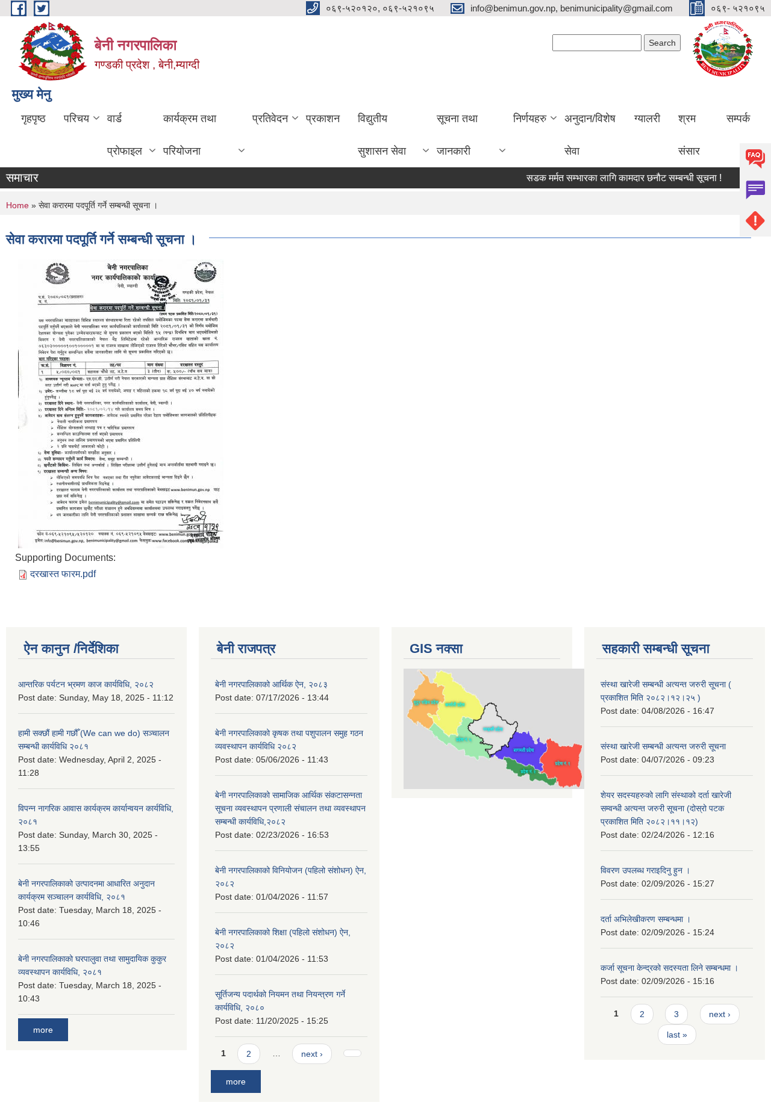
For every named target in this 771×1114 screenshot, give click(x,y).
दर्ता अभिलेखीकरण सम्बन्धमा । (646, 919)
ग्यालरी (647, 119)
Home (17, 205)
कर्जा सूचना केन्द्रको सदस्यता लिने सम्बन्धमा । (669, 968)
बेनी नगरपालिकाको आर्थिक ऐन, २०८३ (271, 684)
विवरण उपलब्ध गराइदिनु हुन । (645, 870)
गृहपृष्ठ (33, 119)
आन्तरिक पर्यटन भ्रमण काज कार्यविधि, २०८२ (86, 684)
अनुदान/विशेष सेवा (590, 135)
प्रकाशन (323, 119)
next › (312, 1054)
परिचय (76, 119)
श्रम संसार (689, 135)
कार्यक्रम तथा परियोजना (189, 135)
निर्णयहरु (529, 119)
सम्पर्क (738, 119)
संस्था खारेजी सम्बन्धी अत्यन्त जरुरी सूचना (663, 746)
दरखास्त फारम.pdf (63, 574)
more (43, 1030)
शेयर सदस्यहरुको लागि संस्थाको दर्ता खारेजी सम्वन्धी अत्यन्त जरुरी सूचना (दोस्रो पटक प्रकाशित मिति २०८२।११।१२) (666, 808)
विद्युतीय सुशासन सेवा (382, 135)
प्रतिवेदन (270, 119)
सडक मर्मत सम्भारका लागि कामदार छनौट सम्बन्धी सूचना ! (614, 178)
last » (677, 1034)
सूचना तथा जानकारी (457, 135)
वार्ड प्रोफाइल (124, 135)
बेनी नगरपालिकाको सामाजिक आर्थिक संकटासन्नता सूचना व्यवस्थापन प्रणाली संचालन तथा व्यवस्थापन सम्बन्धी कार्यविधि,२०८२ (290, 808)
